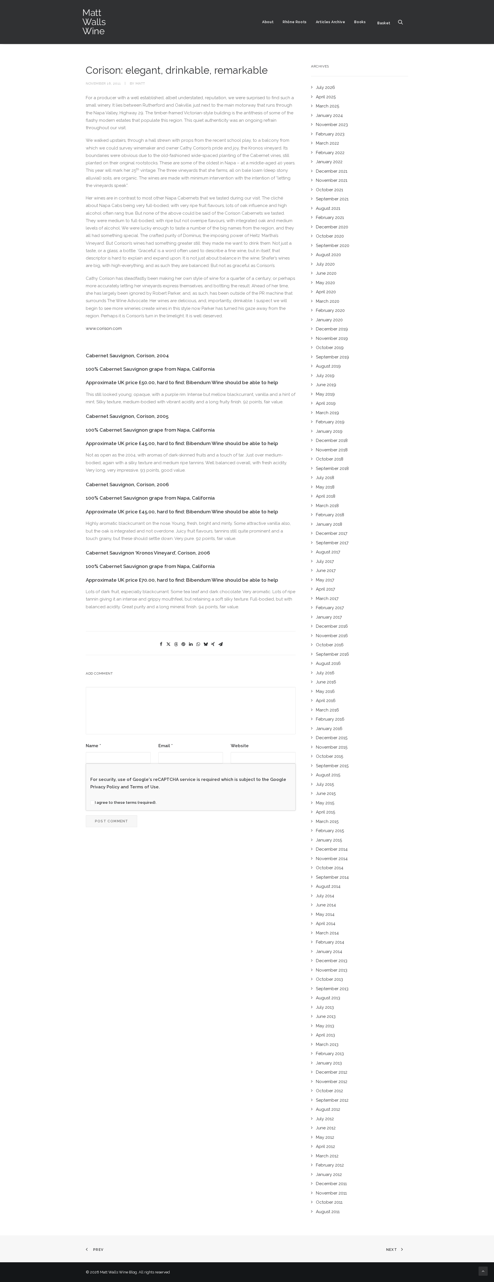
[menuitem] (268, 22)
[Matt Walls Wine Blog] (94, 22)
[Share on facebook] (161, 644)
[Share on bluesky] (205, 644)
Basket (384, 23)
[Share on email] (220, 644)
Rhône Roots (295, 22)
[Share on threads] (175, 644)
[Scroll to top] (483, 1270)
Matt (140, 83)
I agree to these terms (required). (125, 802)
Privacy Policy (104, 786)
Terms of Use (144, 786)
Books (360, 22)
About (268, 22)
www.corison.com (104, 328)
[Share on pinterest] (183, 644)
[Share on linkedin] (190, 644)
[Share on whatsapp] (198, 644)
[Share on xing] (213, 644)
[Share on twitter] (168, 644)
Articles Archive (330, 22)
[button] (403, 22)
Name (93, 745)
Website (240, 745)
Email (165, 745)
